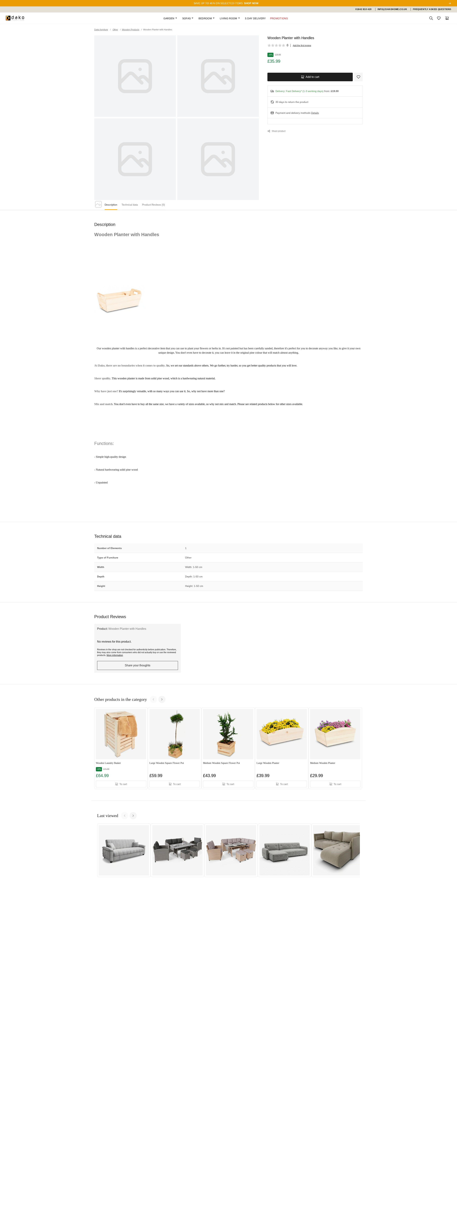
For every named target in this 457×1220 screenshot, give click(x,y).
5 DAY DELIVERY (255, 18)
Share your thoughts (137, 665)
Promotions (279, 18)
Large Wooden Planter (268, 763)
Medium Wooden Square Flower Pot (221, 763)
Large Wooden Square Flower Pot (166, 763)
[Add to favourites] (358, 77)
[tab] (111, 205)
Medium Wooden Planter (322, 763)
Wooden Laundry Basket (108, 763)
